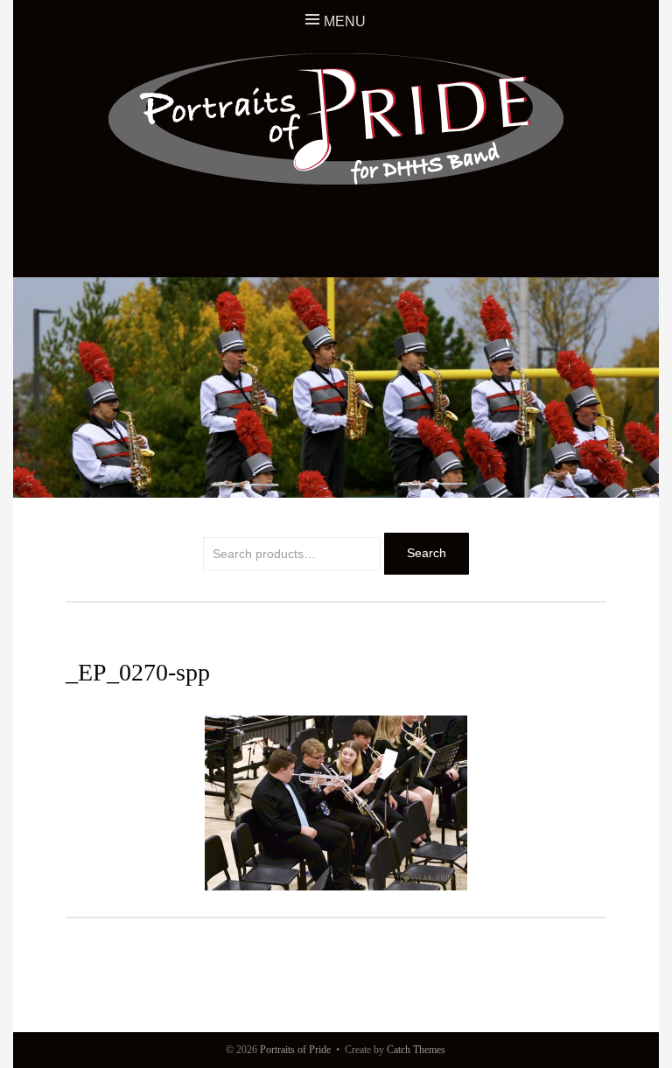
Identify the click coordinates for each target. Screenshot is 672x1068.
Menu (345, 21)
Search (426, 553)
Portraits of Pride (295, 1050)
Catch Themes (416, 1050)
